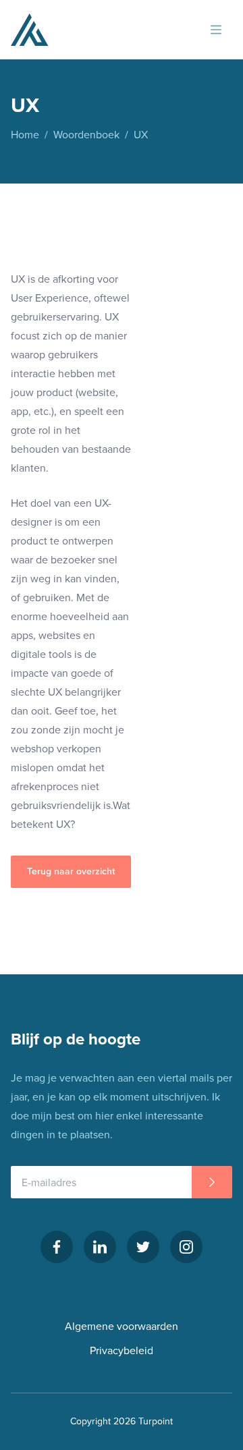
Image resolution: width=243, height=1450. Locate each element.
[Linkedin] (100, 1247)
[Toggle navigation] (216, 29)
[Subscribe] (212, 1182)
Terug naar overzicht (71, 871)
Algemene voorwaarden (121, 1326)
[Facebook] (56, 1247)
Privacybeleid (121, 1350)
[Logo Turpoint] (29, 29)
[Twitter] (143, 1247)
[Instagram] (186, 1247)
